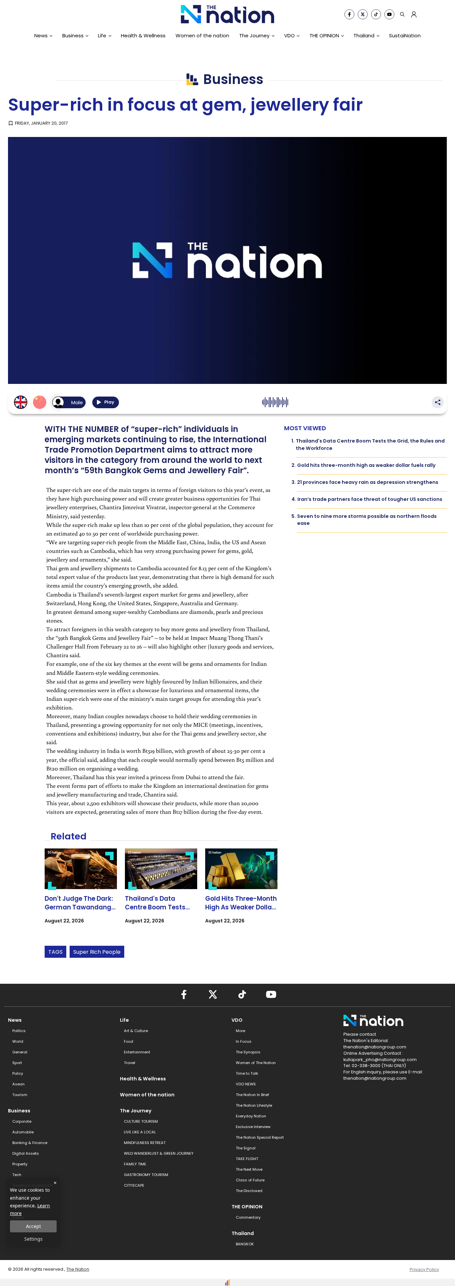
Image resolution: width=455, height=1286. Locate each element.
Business (73, 35)
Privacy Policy (424, 1269)
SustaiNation (405, 35)
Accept (33, 1226)
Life (102, 35)
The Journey (254, 35)
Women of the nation (202, 35)
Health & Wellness (143, 35)
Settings (33, 1239)
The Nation (77, 1269)
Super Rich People (97, 952)
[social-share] (349, 14)
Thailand (363, 35)
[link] (81, 892)
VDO (289, 35)
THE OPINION (324, 35)
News (41, 35)
